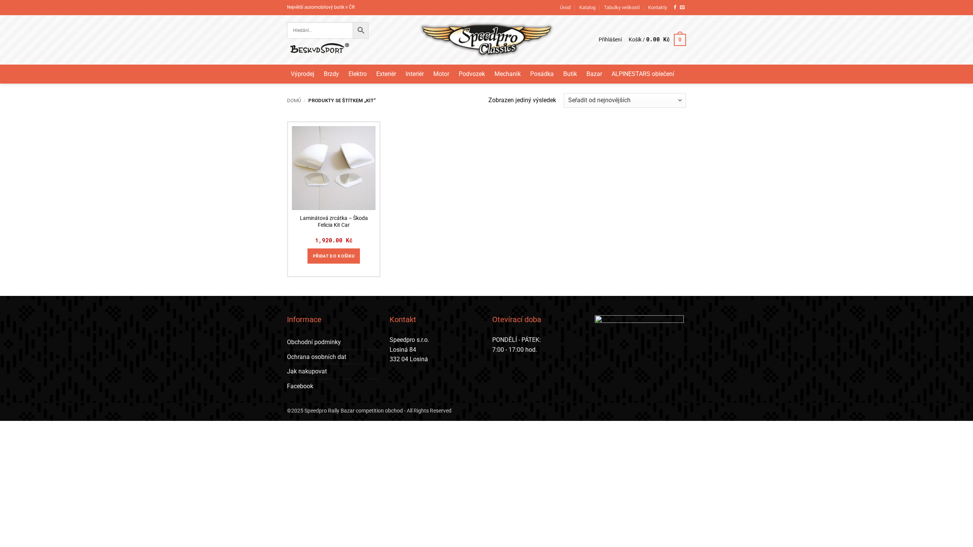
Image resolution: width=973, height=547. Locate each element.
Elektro (358, 73)
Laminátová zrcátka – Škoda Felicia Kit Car (334, 222)
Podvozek (472, 73)
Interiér (415, 73)
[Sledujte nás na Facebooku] (675, 7)
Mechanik (507, 73)
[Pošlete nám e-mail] (682, 7)
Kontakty (657, 7)
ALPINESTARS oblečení (643, 73)
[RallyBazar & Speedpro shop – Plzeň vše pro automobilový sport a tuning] (487, 40)
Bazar (594, 73)
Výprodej (302, 73)
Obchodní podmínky (314, 342)
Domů (294, 100)
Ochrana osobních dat (316, 356)
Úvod (565, 7)
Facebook (300, 386)
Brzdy (331, 73)
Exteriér (386, 73)
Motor (441, 73)
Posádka (542, 73)
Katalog (587, 7)
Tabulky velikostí (622, 7)
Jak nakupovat (307, 371)
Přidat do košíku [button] (334, 256)
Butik (570, 73)
